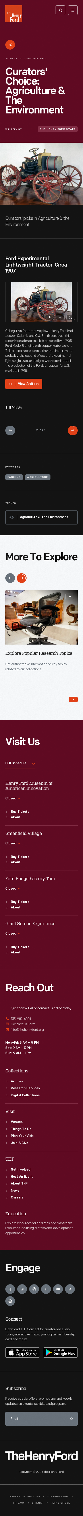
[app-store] (22, 1352)
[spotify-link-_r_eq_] (10, 1301)
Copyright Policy (60, 1496)
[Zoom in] (49, 317)
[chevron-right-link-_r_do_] (73, 699)
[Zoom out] (60, 317)
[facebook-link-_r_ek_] (10, 1289)
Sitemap (38, 1503)
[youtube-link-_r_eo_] (58, 1289)
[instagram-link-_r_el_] (22, 1289)
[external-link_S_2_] (41, 1024)
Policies (33, 1496)
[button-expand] (69, 596)
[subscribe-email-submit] (71, 1419)
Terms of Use (60, 1503)
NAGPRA (15, 1496)
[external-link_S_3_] (41, 1030)
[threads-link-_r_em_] (34, 1289)
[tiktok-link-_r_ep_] (70, 1289)
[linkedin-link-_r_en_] (46, 1289)
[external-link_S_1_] (41, 1019)
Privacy (19, 1503)
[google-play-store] (60, 1352)
